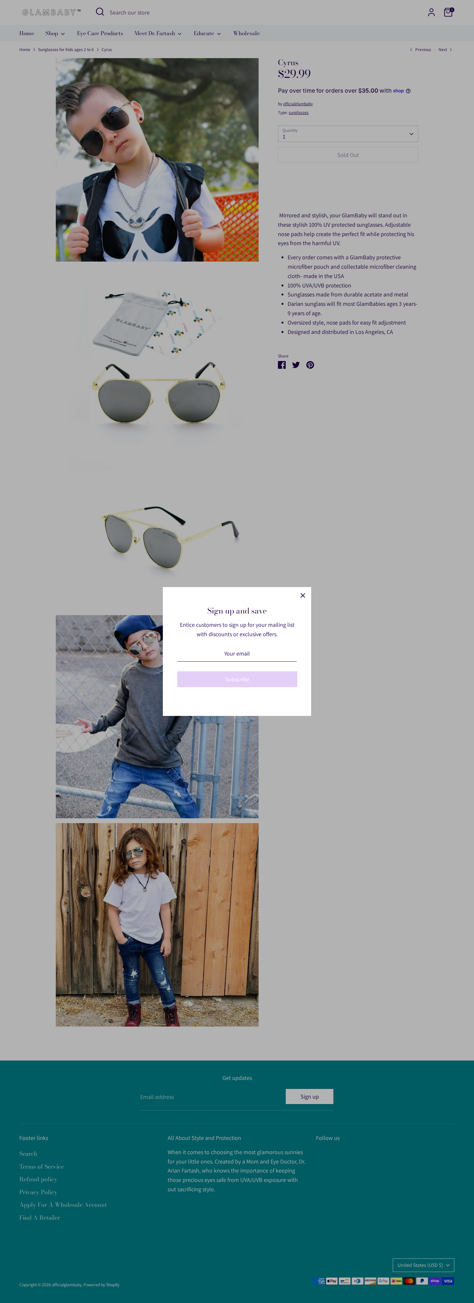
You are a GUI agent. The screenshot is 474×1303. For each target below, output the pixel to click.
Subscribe (237, 679)
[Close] (303, 595)
